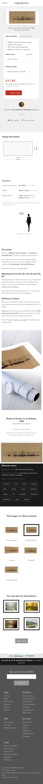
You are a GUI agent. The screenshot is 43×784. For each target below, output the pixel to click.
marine (23, 489)
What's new (27, 713)
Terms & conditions (11, 746)
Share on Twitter (29, 120)
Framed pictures (29, 699)
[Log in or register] (36, 3)
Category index (28, 733)
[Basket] (39, 3)
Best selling (27, 722)
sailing (5, 494)
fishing (14, 489)
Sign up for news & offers (21, 671)
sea (13, 494)
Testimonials (8, 701)
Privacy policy (9, 749)
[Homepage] (21, 3)
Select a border (11, 67)
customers (27, 293)
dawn (24, 484)
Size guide (29, 54)
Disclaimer (8, 760)
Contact (6, 696)
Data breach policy (11, 754)
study (17, 499)
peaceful (33, 489)
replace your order (20, 320)
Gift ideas (7, 725)
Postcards (26, 707)
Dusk (5, 489)
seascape (23, 494)
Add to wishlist (14, 120)
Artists (25, 728)
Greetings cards (28, 710)
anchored (6, 484)
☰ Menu (5, 3)
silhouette (34, 494)
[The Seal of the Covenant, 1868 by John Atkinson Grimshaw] (11, 606)
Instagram (26, 736)
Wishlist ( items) (10, 728)
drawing (34, 484)
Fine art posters (28, 696)
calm (16, 484)
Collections (27, 731)
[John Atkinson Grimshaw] (21, 104)
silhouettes (6, 499)
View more (21, 641)
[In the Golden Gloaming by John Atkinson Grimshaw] (32, 607)
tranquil (26, 499)
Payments (7, 704)
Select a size (19, 54)
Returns (6, 710)
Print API (4, 770)
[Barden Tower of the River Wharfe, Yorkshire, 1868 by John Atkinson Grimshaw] (32, 623)
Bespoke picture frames (19, 773)
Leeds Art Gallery (8, 475)
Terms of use (8, 751)
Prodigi (12, 770)
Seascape (18, 475)
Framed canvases (29, 704)
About (6, 699)
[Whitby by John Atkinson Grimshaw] (11, 624)
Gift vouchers (9, 722)
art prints (27, 49)
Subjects (26, 725)
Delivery (5, 311)
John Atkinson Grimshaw (21, 30)
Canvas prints (27, 701)
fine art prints (22, 268)
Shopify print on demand (10, 777)
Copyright (7, 757)
